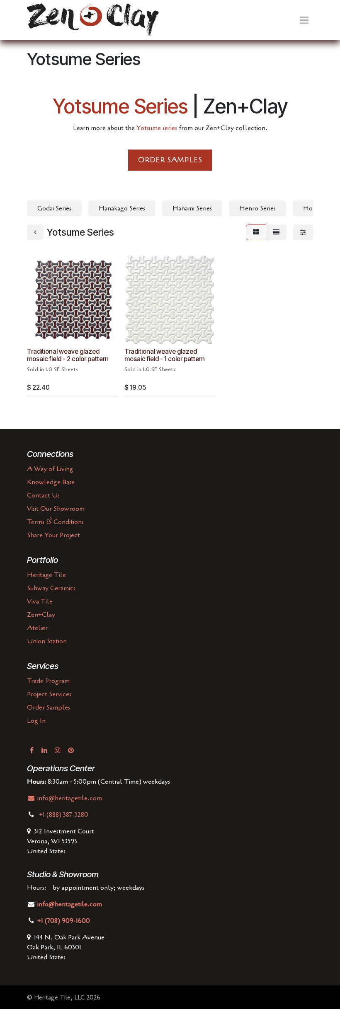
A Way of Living (50, 468)
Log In (36, 720)
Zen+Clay (41, 614)
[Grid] (256, 232)
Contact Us (43, 495)
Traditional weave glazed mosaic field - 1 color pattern (164, 355)
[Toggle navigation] (304, 20)
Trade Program (48, 681)
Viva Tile (40, 601)
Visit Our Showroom (56, 508)
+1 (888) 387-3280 (64, 814)
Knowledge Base (51, 482)
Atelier (37, 627)
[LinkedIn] (44, 750)
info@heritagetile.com (69, 798)
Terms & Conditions (55, 521)
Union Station (47, 641)
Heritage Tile (46, 574)
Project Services (49, 694)
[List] (276, 232)
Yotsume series (156, 128)
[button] (39, 333)
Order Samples (48, 707)
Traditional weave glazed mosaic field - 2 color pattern (68, 355)
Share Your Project (53, 535)
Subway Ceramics (51, 588)
